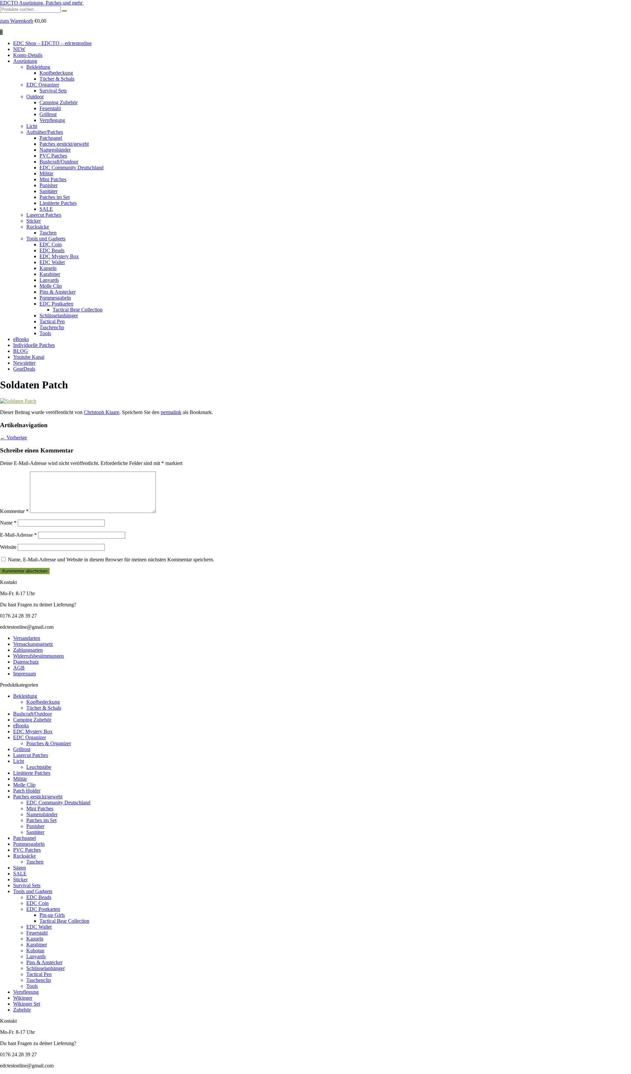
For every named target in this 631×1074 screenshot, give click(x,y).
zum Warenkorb (16, 21)
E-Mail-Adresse (18, 535)
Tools (45, 333)
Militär (46, 173)
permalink (171, 412)
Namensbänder (55, 150)
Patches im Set (54, 197)
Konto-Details (27, 55)
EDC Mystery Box (59, 256)
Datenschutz (26, 662)
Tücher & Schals (56, 79)
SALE (46, 209)
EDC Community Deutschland (71, 167)
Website (8, 547)
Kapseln (48, 268)
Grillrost (48, 114)
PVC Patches (53, 156)
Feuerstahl (50, 108)
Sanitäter (48, 191)
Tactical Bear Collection (78, 309)
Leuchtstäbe (38, 767)
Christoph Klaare (101, 412)
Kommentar (14, 511)
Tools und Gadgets (45, 238)
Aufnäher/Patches (44, 132)
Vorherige (13, 437)
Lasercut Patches (43, 215)
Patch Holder (26, 790)
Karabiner (49, 274)
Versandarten (26, 638)
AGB (19, 668)
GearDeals (24, 369)
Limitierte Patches (58, 203)
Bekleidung (38, 67)
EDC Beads (51, 250)
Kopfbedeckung (56, 73)
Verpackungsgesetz (33, 644)
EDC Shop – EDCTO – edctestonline (52, 43)
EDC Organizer (42, 84)
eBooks (21, 339)
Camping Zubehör (58, 102)
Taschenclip (51, 327)
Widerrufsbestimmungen (38, 656)
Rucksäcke (37, 227)
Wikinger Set (26, 1004)
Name (8, 522)
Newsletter (24, 363)
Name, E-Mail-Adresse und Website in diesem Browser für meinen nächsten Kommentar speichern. (111, 559)
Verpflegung (52, 120)
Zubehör (22, 1010)
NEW (19, 49)
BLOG (20, 351)
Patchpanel (50, 138)
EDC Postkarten (56, 303)
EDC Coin (50, 244)
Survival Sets (53, 90)
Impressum (24, 673)
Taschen (48, 232)
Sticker (33, 221)
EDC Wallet (52, 262)
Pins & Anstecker (57, 292)
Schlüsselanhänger (58, 315)
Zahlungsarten (28, 650)
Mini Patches (52, 179)
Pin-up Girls (52, 915)
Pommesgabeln (55, 298)
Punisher (48, 185)
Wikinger (22, 998)
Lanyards (49, 280)
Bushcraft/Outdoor (58, 161)
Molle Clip (50, 286)
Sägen (19, 867)
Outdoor (35, 96)
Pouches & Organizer (48, 743)
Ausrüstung (25, 61)
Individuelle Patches (34, 345)
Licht (31, 126)
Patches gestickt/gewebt (64, 144)
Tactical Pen (52, 321)
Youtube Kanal (28, 357)
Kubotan (35, 950)
